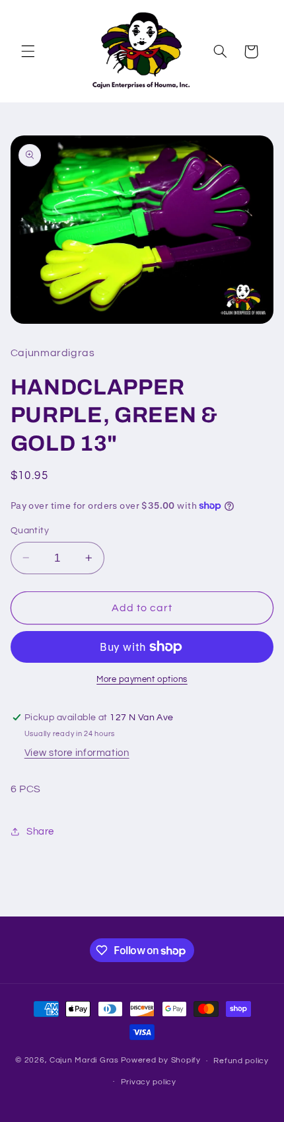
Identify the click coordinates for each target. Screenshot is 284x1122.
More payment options (142, 679)
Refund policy (241, 1061)
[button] (28, 51)
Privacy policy (148, 1082)
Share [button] (40, 832)
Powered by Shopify (161, 1061)
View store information (76, 753)
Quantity (30, 530)
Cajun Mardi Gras (84, 1061)
